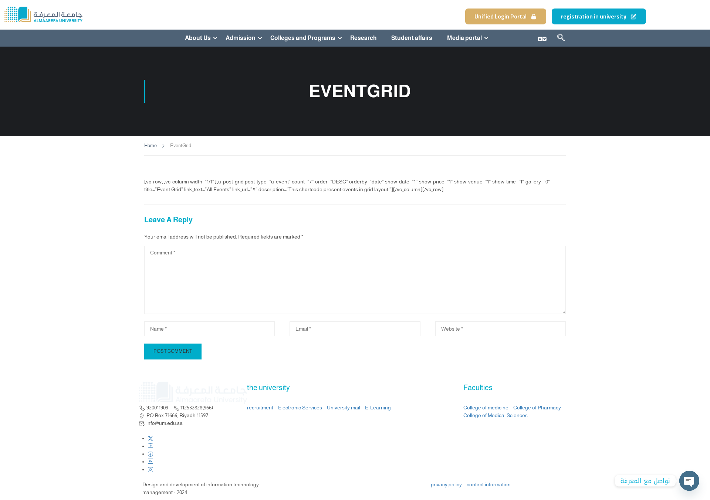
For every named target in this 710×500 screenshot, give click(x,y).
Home (150, 145)
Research (363, 38)
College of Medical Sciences (495, 415)
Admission (241, 38)
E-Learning (378, 408)
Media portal (464, 38)
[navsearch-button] (561, 38)
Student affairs (411, 38)
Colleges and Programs (302, 38)
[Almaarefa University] (43, 14)
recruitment (260, 408)
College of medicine (485, 408)
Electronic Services (300, 408)
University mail (343, 408)
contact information (489, 484)
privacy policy (446, 484)
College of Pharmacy (537, 408)
